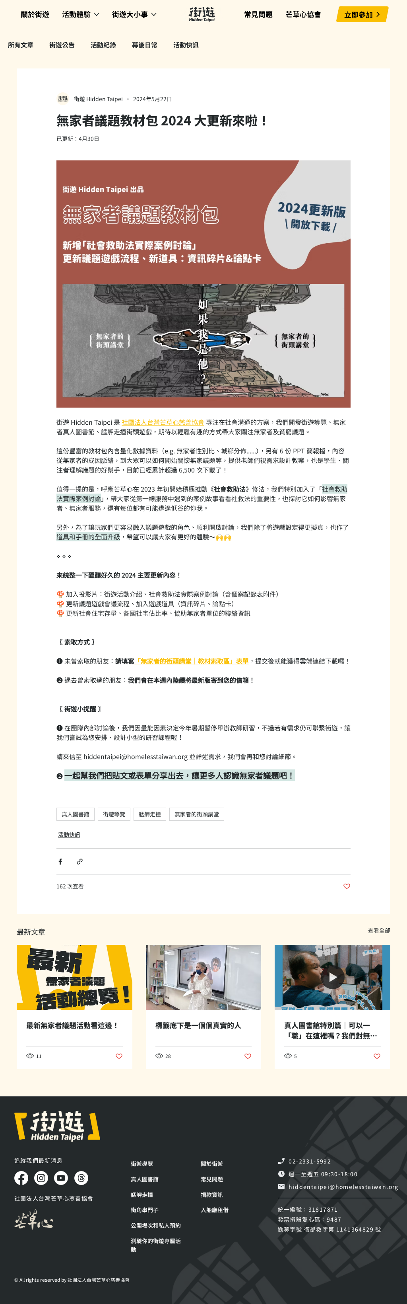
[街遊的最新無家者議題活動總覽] (74, 977)
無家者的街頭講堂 (196, 814)
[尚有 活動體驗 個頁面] (96, 14)
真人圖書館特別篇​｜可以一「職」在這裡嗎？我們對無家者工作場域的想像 (330, 1030)
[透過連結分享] (79, 861)
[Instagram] (41, 1178)
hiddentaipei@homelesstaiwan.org (343, 1187)
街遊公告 (62, 45)
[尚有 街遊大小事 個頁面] (154, 14)
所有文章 (20, 45)
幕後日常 (144, 45)
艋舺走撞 (150, 814)
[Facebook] (21, 1178)
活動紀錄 (103, 45)
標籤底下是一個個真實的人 (198, 1025)
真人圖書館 (75, 814)
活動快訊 (186, 45)
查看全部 (379, 930)
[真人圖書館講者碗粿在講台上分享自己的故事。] (204, 977)
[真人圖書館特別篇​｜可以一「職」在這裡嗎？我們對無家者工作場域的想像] (332, 977)
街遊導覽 (114, 814)
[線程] (81, 1178)
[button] (156, 1245)
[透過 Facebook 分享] (60, 861)
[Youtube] (61, 1178)
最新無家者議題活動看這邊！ (72, 1025)
